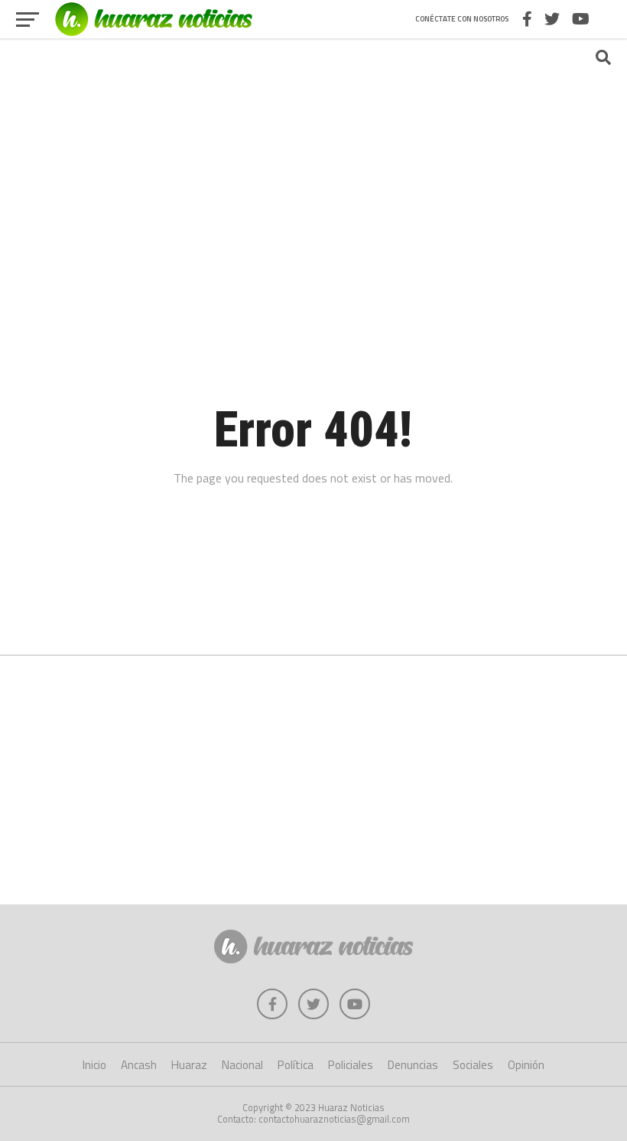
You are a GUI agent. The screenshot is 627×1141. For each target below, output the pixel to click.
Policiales (350, 1065)
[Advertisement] (313, 157)
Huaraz (189, 1065)
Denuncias (413, 1065)
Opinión (526, 1065)
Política (296, 1065)
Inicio (94, 1065)
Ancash (139, 1065)
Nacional (242, 1065)
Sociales (473, 1065)
